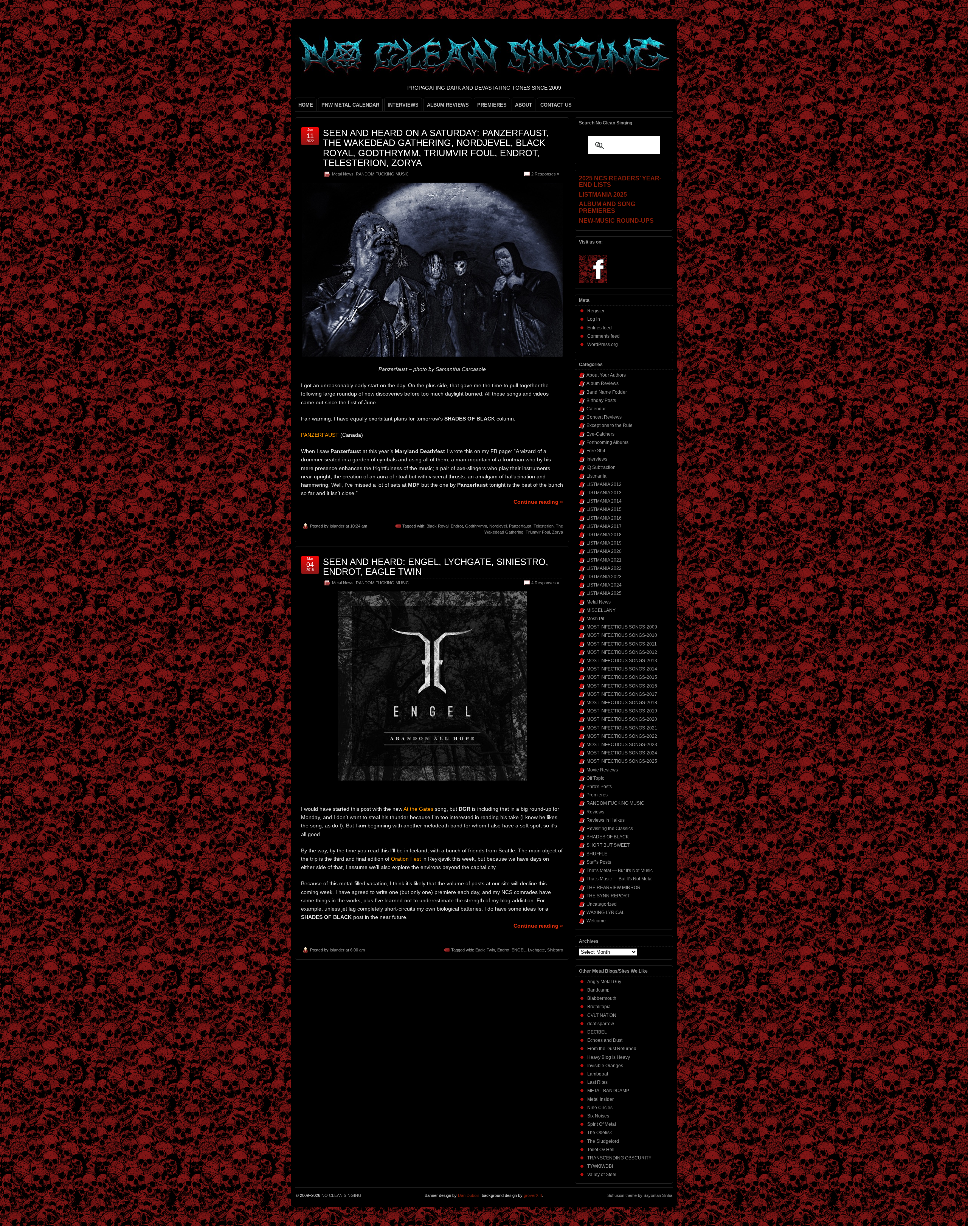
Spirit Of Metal (601, 1124)
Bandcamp (598, 990)
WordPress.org (602, 344)
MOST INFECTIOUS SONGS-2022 (621, 736)
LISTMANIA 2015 (604, 509)
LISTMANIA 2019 (604, 543)
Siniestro (555, 950)
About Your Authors (606, 375)
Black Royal (437, 526)
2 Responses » (545, 174)
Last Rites (597, 1082)
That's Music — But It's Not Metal (619, 878)
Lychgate (536, 950)
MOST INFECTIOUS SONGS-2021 (621, 728)
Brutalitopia (599, 1006)
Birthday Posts (601, 400)
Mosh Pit (595, 618)
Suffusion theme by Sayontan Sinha (639, 1195)
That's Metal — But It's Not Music (619, 870)
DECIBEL (597, 1032)
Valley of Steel (601, 1174)
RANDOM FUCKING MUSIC (382, 174)
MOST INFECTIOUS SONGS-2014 (621, 669)
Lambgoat (597, 1074)
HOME (305, 105)
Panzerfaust (520, 526)
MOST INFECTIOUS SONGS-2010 (621, 635)
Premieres (597, 795)
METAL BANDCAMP (608, 1090)
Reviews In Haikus (605, 820)
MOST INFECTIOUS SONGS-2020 (621, 719)
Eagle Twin (485, 950)
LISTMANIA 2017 (604, 526)
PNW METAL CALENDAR (350, 105)
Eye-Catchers (600, 434)
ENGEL (519, 950)
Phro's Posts (599, 786)
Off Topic (595, 778)
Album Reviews (602, 383)
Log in (593, 319)
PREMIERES (492, 105)
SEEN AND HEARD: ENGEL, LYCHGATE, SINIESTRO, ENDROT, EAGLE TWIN (435, 567)
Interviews (596, 459)
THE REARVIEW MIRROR (613, 887)
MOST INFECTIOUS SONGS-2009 (621, 627)
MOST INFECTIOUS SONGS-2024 (621, 753)
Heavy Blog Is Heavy (608, 1057)
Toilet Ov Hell (600, 1149)
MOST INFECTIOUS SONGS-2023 (621, 744)
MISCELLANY (601, 610)
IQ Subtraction (601, 467)
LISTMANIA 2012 (604, 484)
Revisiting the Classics (609, 828)
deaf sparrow (600, 1023)
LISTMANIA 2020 (604, 551)
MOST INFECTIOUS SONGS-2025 (621, 761)
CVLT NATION (601, 1015)
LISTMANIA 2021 (604, 560)
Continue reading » (538, 502)
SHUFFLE (596, 854)
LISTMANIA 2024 (604, 585)
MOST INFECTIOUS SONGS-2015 (621, 677)
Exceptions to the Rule (609, 425)
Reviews (595, 812)
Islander (337, 526)
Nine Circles (600, 1107)
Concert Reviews (604, 417)
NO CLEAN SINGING (341, 1195)
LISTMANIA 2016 (604, 518)
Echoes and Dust (604, 1040)
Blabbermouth (601, 998)
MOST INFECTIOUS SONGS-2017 (621, 694)
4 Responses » (545, 582)
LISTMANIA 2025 (604, 593)
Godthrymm (476, 526)
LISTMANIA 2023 (604, 576)
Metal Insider (600, 1099)
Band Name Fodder (606, 392)
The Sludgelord (603, 1141)
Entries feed (599, 328)
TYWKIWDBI (600, 1166)
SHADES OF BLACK (607, 837)
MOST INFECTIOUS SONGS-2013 (621, 660)
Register (596, 310)
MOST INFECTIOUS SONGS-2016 (621, 686)
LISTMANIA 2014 (604, 501)
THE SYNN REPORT (608, 896)
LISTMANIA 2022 (604, 568)
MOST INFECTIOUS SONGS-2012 (621, 652)
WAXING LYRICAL (605, 912)
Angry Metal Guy (604, 981)
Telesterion (544, 526)
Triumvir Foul (538, 532)
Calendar (596, 408)
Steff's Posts (598, 862)
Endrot (457, 526)
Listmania (596, 476)
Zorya (557, 532)
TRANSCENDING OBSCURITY (619, 1158)
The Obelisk (599, 1132)
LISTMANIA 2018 (604, 534)
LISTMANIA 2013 (604, 492)
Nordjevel (498, 526)
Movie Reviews (602, 770)
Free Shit (595, 450)
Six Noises (598, 1116)
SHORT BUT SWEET (608, 845)
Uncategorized (601, 904)
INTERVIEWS (403, 105)
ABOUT (523, 105)
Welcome (596, 920)
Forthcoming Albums (607, 442)
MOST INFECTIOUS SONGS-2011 (621, 644)
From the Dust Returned (611, 1048)
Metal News (343, 174)
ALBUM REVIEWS (448, 105)
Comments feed (603, 336)
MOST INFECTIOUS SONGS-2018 (621, 702)
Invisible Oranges (605, 1065)
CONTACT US (556, 105)
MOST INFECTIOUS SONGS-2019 (621, 711)
